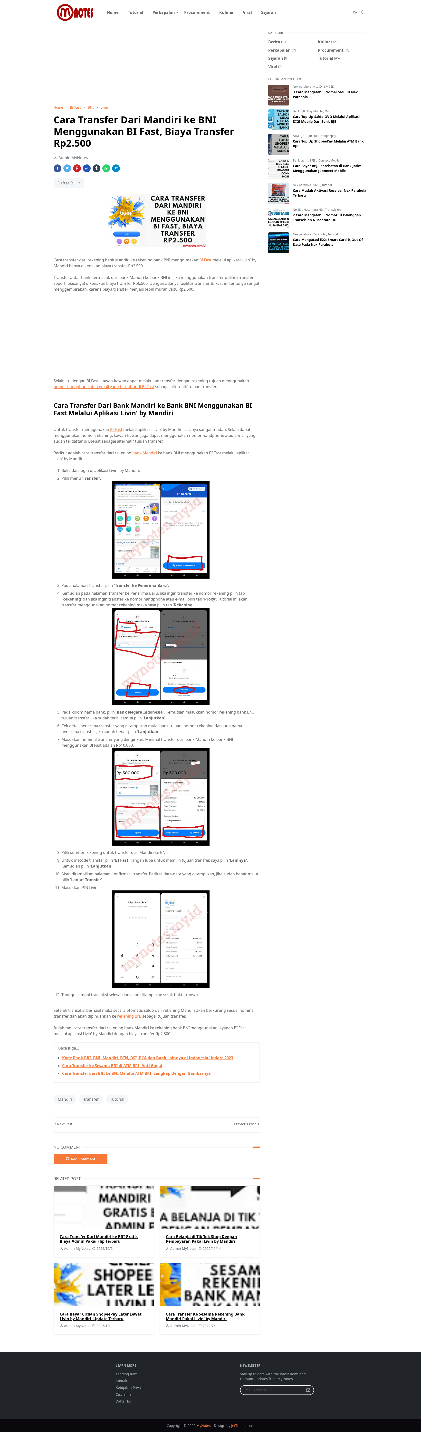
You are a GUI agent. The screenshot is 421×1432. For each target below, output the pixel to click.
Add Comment (83, 1159)
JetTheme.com (242, 1425)
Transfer (91, 1099)
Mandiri (65, 1099)
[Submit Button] (308, 1390)
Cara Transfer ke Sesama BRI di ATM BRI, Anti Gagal (112, 1065)
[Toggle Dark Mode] (355, 12)
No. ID (318, 87)
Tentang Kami (127, 1374)
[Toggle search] (363, 12)
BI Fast (204, 260)
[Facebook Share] (57, 168)
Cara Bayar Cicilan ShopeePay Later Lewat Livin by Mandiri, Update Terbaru (101, 1316)
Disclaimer (124, 1394)
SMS (316, 185)
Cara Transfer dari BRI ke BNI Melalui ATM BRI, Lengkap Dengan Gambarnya (136, 1073)
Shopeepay (328, 136)
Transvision (333, 210)
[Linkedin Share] (87, 168)
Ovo (327, 111)
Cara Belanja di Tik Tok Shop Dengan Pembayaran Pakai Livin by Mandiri (201, 1239)
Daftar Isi (123, 1401)
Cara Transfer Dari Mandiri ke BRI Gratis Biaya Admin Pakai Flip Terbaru (99, 1239)
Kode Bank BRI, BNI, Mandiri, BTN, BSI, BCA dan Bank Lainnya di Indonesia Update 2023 (147, 1057)
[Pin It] (77, 168)
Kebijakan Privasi (130, 1387)
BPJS (312, 160)
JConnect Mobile (329, 160)
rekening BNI (129, 1016)
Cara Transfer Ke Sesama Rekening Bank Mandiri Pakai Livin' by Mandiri (205, 1316)
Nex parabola (302, 87)
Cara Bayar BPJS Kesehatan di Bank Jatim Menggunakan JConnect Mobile (327, 168)
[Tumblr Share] (96, 168)
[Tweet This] (67, 168)
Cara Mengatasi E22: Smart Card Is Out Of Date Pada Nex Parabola (328, 242)
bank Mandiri (144, 453)
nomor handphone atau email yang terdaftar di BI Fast (104, 386)
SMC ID (329, 87)
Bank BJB (299, 111)
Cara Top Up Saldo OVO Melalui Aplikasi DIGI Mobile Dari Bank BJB (326, 119)
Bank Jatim (300, 160)
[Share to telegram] (116, 168)
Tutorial (117, 1099)
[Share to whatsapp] (106, 168)
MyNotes (203, 1425)
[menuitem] (112, 12)
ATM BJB (299, 136)
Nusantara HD (314, 210)
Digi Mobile (315, 111)
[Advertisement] (157, 65)
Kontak (121, 1380)
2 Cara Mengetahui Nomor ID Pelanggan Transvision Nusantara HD (327, 217)
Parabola (319, 234)
